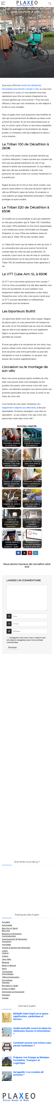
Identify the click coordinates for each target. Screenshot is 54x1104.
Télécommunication (10, 977)
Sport (4, 968)
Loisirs (5, 951)
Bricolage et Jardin (10, 985)
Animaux (5, 982)
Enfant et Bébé (8, 989)
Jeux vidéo (6, 959)
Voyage (5, 998)
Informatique (7, 974)
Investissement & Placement (14, 939)
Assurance (6, 941)
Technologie (7, 972)
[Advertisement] (27, 48)
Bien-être (6, 931)
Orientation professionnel (13, 992)
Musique (5, 962)
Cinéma (5, 953)
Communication (9, 936)
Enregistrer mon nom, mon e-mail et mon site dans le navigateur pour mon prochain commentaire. (26, 640)
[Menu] (3, 3)
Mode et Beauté (9, 965)
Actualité (6, 922)
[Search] (50, 3)
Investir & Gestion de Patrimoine (16, 948)
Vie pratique (7, 980)
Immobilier (6, 944)
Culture (5, 956)
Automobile (7, 925)
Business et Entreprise (11, 934)
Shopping (31, 18)
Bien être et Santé (10, 928)
